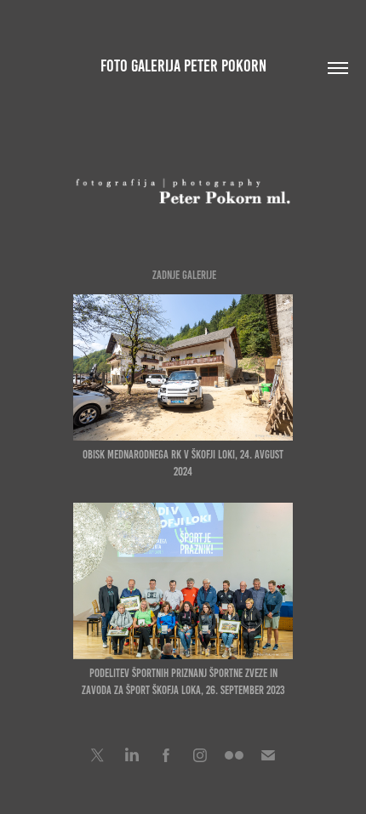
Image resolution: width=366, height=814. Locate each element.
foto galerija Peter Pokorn (183, 65)
